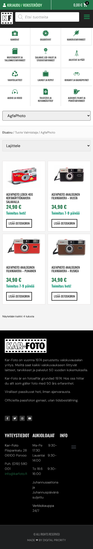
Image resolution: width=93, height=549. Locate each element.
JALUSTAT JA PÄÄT (77, 60)
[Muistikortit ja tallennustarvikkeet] (15, 51)
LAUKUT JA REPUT (46, 80)
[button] (74, 447)
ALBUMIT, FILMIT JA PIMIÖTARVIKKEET (76, 99)
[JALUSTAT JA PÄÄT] (77, 53)
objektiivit (45, 39)
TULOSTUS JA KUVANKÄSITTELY (45, 99)
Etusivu (7, 132)
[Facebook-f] (7, 418)
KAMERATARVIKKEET (76, 39)
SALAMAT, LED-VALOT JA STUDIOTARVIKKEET (45, 59)
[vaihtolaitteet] (15, 74)
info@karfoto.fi (16, 474)
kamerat (14, 39)
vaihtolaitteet (15, 80)
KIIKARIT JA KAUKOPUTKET (77, 80)
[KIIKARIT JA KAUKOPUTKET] (77, 74)
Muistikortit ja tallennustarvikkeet (15, 59)
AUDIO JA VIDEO (14, 98)
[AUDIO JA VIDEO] (15, 92)
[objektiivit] (46, 33)
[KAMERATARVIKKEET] (76, 33)
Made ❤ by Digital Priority (46, 540)
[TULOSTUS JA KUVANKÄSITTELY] (46, 92)
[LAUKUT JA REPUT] (46, 74)
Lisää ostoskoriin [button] (19, 223)
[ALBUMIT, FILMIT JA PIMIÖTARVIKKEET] (77, 92)
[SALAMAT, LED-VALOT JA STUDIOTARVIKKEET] (46, 51)
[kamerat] (15, 33)
